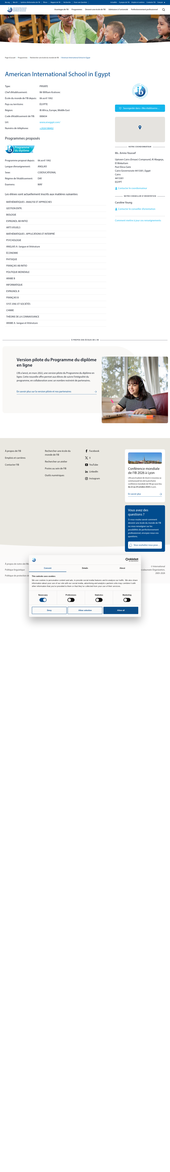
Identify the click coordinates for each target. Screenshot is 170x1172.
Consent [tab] (47, 568)
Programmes (23, 58)
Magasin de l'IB (55, 2)
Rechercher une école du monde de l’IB (44, 58)
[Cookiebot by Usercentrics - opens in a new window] (127, 560)
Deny (49, 610)
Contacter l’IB (150, 2)
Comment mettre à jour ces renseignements (138, 220)
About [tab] (122, 568)
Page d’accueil (10, 58)
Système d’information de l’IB (30, 2)
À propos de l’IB (124, 2)
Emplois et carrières (137, 2)
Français (160, 2)
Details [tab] (85, 568)
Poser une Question (80, 2)
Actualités (113, 2)
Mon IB (15, 2)
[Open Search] (163, 9)
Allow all (121, 610)
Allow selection (85, 610)
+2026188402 (47, 128)
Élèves (45, 2)
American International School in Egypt (75, 58)
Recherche (67, 2)
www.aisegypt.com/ (50, 122)
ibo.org (7, 2)
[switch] (71, 600)
